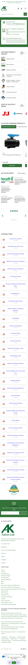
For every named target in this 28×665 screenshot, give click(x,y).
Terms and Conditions (6, 596)
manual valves (18, 615)
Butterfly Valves (22, 637)
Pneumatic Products (11, 92)
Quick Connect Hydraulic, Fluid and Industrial (15, 461)
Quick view (12, 165)
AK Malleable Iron (15, 293)
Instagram (3, 559)
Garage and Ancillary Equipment (15, 363)
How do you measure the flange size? (10, 587)
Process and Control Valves (16, 428)
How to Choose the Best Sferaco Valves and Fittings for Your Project (20, 200)
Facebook (3, 553)
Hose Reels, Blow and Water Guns (15, 388)
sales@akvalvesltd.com (18, 23)
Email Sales (4, 547)
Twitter (3, 556)
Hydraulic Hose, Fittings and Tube (15, 452)
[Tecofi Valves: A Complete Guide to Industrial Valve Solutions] (7, 180)
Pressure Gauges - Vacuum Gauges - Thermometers (13, 81)
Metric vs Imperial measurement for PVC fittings (13, 589)
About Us (3, 572)
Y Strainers (22, 638)
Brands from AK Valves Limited (15, 348)
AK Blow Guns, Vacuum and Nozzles (15, 261)
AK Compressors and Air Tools (15, 246)
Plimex (3, 153)
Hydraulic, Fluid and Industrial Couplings (13, 75)
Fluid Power (10, 616)
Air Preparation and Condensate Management (15, 444)
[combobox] (14, 14)
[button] (3, 216)
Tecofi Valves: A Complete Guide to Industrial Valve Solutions (6, 190)
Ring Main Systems (11, 97)
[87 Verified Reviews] (14, 495)
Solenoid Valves (10, 86)
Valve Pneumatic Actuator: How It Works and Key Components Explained (21, 182)
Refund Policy (4, 593)
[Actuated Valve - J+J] (6, 113)
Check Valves (5, 638)
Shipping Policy (5, 595)
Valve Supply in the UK (7, 602)
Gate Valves (13, 637)
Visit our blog (21, 173)
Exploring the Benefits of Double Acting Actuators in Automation (7, 200)
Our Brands (22, 105)
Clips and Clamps (15, 395)
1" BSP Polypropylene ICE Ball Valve (11, 155)
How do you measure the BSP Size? (10, 585)
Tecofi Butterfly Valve (15, 356)
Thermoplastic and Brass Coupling (15, 469)
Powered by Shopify (19, 654)
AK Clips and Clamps (15, 276)
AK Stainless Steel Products (15, 301)
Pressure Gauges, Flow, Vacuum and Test (15, 372)
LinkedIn (3, 563)
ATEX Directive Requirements (8, 604)
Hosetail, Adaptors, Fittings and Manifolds (15, 309)
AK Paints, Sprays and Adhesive (15, 269)
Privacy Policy (4, 591)
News (2, 581)
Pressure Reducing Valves (19, 640)
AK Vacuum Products (15, 341)
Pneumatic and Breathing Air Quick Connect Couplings (15, 478)
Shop (2, 583)
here (18, 34)
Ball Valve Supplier (6, 575)
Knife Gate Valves (6, 640)
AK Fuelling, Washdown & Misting (15, 253)
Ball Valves (5, 637)
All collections (22, 53)
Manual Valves (10, 64)
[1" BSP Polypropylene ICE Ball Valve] (12, 141)
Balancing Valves (7, 642)
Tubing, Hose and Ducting (15, 403)
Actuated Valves (10, 59)
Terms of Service (5, 600)
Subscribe (23, 513)
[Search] (25, 14)
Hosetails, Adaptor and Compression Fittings (15, 412)
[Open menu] (25, 8)
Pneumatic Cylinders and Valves (15, 435)
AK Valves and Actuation (15, 326)
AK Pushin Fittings (15, 333)
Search (3, 570)
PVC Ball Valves (5, 577)
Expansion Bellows (11, 70)
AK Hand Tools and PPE (16, 238)
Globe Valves (14, 638)
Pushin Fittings (15, 420)
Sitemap (3, 598)
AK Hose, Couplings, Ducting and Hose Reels (15, 285)
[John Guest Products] (18, 113)
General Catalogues (6, 579)
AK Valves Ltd (11, 654)
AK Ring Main (15, 318)
